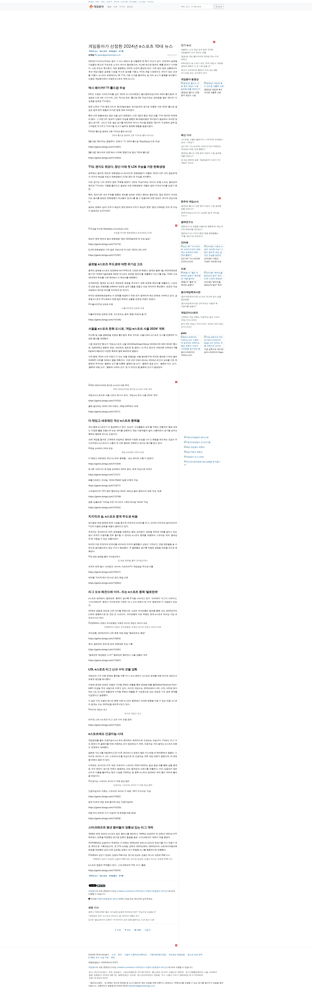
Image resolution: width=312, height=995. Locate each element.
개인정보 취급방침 (177, 954)
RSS (113, 957)
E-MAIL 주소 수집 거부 (98, 957)
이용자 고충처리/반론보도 (135, 954)
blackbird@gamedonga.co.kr (142, 986)
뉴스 (109, 6)
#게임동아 (113, 51)
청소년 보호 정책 (194, 954)
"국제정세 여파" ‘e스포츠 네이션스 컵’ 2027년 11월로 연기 (113, 916)
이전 (118, 930)
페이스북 (116, 2)
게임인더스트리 (189, 312)
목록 (138, 930)
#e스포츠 (103, 51)
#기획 (121, 51)
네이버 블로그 (133, 2)
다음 (147, 930)
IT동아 (97, 2)
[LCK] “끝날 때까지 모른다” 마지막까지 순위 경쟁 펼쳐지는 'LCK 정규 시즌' (121, 920)
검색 (220, 6)
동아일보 (91, 2)
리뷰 (115, 6)
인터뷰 (184, 242)
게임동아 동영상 (190, 79)
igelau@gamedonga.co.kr (109, 55)
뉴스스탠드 (142, 2)
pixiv (184, 333)
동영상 (130, 6)
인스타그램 (124, 2)
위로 (128, 930)
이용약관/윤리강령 (158, 954)
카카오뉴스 (150, 2)
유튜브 (103, 2)
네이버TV (109, 2)
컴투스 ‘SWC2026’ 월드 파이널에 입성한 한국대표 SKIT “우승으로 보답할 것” (122, 912)
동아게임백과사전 (190, 292)
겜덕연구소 (187, 222)
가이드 (122, 6)
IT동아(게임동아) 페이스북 (109, 899)
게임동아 (92, 891)
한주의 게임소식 (190, 201)
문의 (120, 954)
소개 (113, 954)
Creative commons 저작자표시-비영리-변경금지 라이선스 (143, 891)
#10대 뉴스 (93, 51)
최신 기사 (186, 135)
